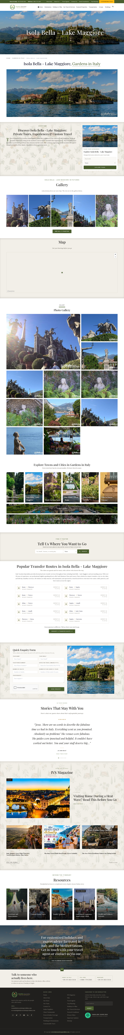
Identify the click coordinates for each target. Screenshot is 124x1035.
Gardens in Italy (18, 58)
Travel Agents (65, 1)
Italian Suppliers (48, 1009)
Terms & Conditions (73, 1012)
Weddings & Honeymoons (50, 1021)
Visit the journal (12, 862)
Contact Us (74, 1)
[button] (62, 272)
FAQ (68, 998)
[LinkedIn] (27, 1015)
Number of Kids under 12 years (48, 669)
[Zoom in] (115, 254)
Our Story (46, 1000)
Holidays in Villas (57, 7)
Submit (89, 1008)
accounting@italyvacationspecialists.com (23, 1010)
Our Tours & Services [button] (69, 7)
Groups (101, 7)
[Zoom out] (115, 257)
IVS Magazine (71, 995)
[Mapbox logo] (11, 291)
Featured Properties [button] (81, 7)
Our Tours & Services (73, 1009)
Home (41, 7)
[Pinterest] (20, 1015)
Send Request (56, 689)
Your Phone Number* (19, 662)
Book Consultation (84, 1)
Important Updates (72, 1018)
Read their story (62, 753)
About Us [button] (56, 1)
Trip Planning (94, 1)
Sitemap (69, 1021)
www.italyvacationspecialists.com (60, 1032)
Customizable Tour (107, 1)
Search (84, 551)
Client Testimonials (49, 1012)
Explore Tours (100, 167)
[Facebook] (31, 1015)
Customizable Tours (49, 1023)
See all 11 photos (62, 231)
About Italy (49, 1)
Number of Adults (18, 669)
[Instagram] (12, 1015)
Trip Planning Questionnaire (62, 960)
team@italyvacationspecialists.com (21, 1008)
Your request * (17, 675)
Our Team (46, 1003)
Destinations (48, 7)
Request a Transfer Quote (61, 631)
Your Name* (16, 656)
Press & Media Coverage (50, 1015)
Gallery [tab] (62, 305)
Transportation (93, 7)
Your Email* (43, 656)
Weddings (107, 7)
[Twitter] (16, 1015)
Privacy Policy (71, 1015)
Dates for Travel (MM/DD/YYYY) (49, 662)
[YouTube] (24, 1015)
